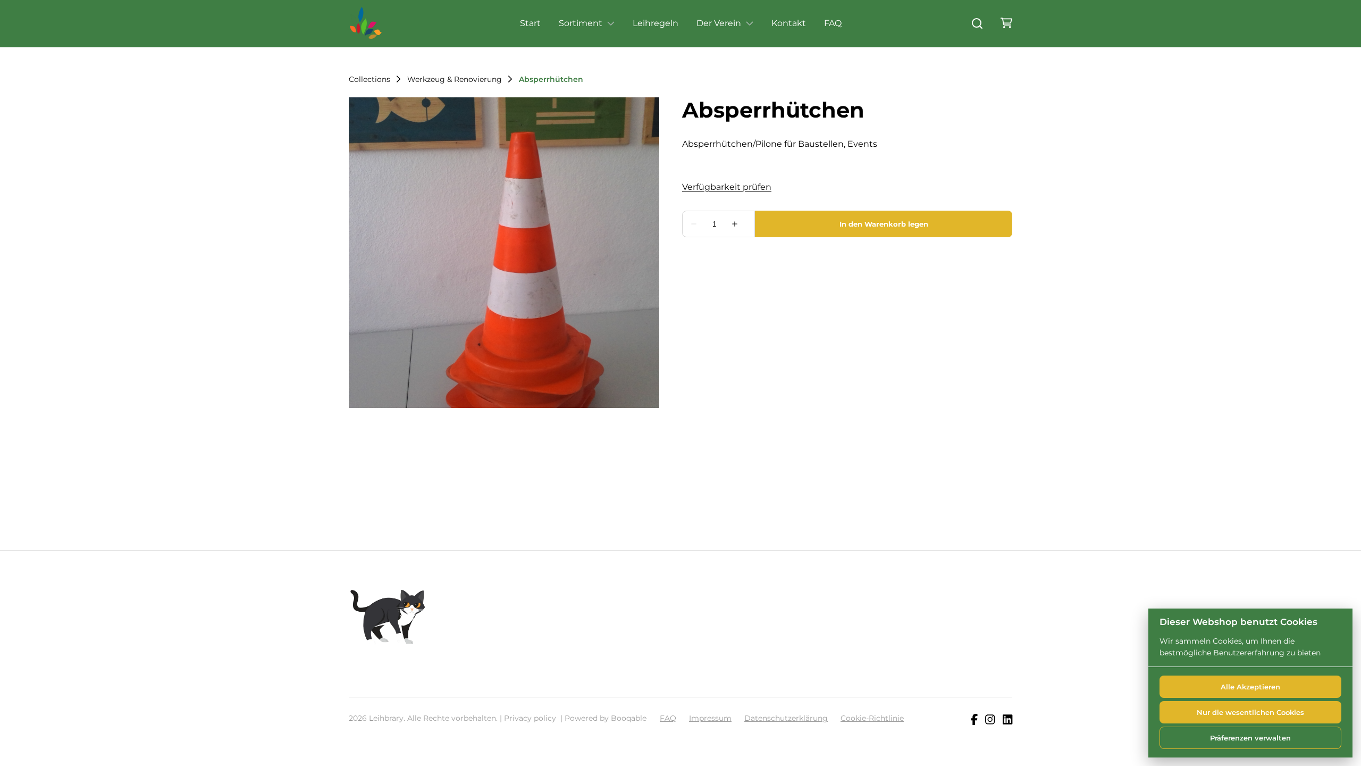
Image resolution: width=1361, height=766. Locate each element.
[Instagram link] (990, 720)
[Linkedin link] (1007, 720)
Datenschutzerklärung (786, 718)
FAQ (833, 23)
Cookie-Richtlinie (872, 718)
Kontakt (788, 23)
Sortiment (580, 23)
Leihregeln (655, 23)
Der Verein (718, 23)
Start (530, 23)
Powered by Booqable (605, 718)
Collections (369, 79)
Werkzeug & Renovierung (454, 79)
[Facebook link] (974, 720)
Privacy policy (530, 718)
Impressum (710, 718)
